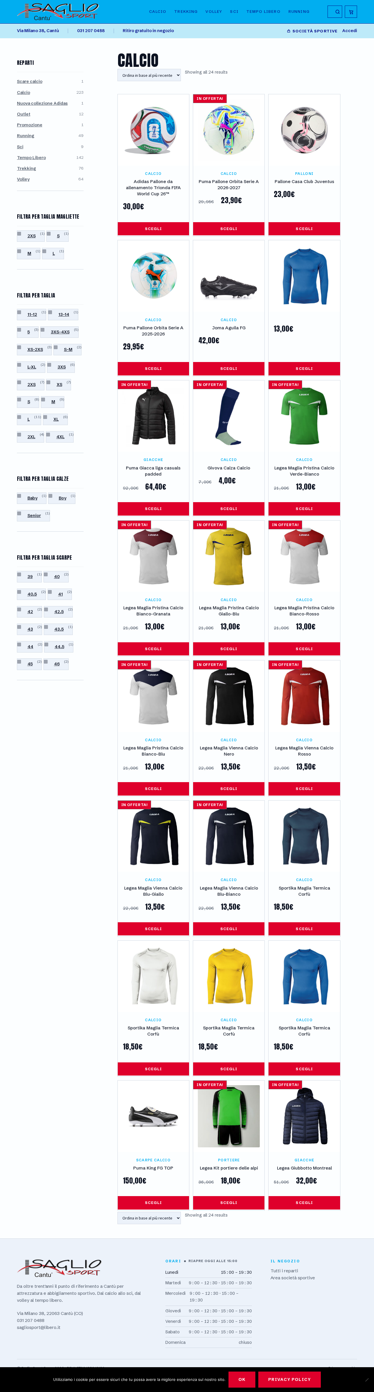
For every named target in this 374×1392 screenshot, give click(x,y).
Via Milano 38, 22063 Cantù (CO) (50, 1313)
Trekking (186, 11)
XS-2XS (35, 349)
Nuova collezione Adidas (42, 103)
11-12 (32, 314)
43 (30, 629)
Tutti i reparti (284, 1270)
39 (30, 576)
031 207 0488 (91, 30)
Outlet (23, 114)
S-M (68, 349)
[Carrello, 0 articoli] (351, 12)
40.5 (32, 594)
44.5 (59, 646)
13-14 (63, 314)
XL (56, 419)
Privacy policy (289, 1379)
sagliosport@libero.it (38, 1327)
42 (30, 611)
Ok (241, 1379)
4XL (60, 436)
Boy (62, 498)
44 (30, 646)
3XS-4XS (60, 332)
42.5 (59, 611)
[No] (367, 1380)
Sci (234, 11)
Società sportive (315, 31)
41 (60, 594)
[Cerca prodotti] (335, 12)
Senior (34, 515)
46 (57, 664)
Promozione (29, 125)
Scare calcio (29, 81)
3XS (62, 367)
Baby (32, 498)
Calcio (157, 11)
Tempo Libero (31, 157)
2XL (31, 436)
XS (59, 384)
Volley (213, 11)
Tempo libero (263, 11)
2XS (31, 236)
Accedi (349, 30)
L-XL (31, 367)
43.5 (59, 629)
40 (57, 576)
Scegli (153, 228)
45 (30, 664)
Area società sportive (293, 1277)
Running (298, 11)
